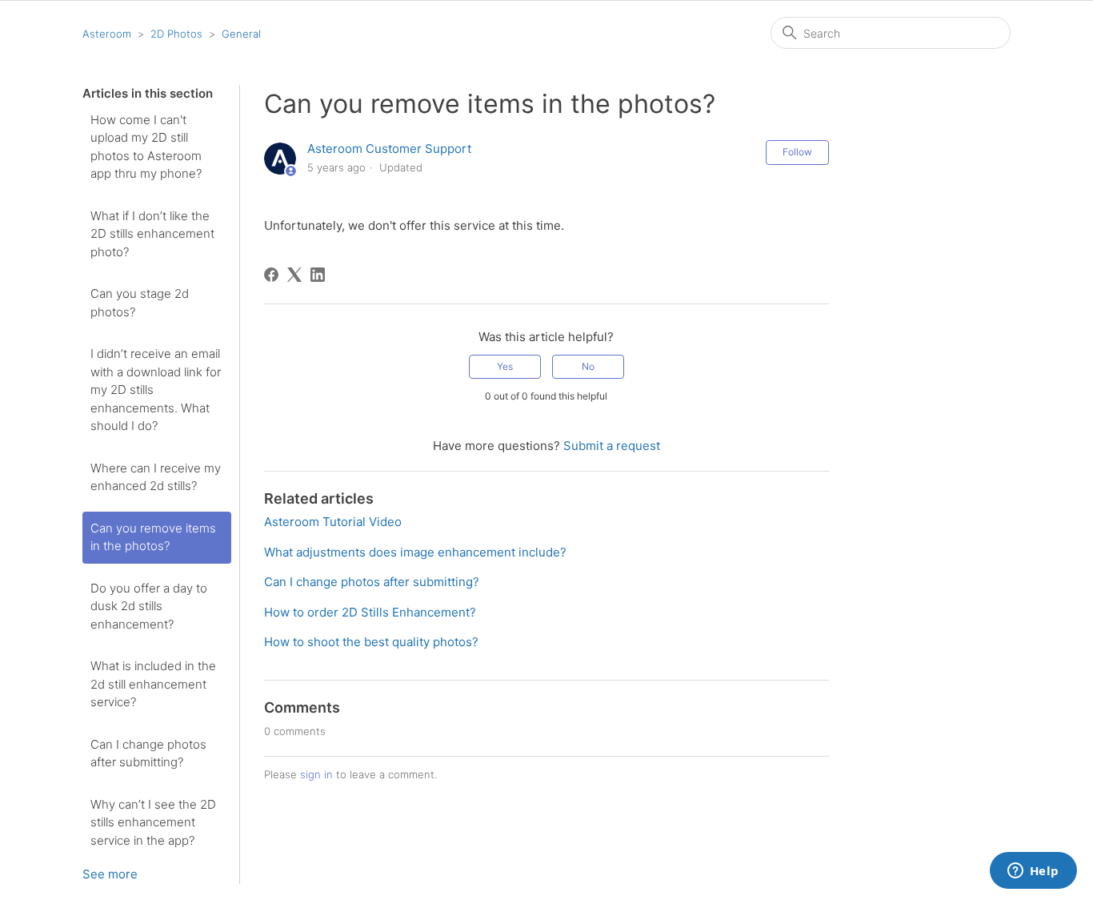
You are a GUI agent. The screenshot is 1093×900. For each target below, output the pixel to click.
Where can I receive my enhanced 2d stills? (155, 477)
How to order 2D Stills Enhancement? (370, 612)
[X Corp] (294, 274)
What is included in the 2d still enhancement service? (153, 683)
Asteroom (106, 33)
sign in (316, 774)
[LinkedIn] (317, 274)
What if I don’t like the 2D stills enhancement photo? (152, 233)
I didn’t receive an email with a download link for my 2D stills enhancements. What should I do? (155, 389)
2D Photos (176, 33)
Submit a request (611, 445)
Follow (797, 152)
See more (110, 874)
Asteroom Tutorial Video (333, 521)
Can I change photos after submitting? (148, 753)
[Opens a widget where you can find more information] (1033, 872)
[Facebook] (271, 274)
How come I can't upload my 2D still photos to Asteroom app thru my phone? (146, 147)
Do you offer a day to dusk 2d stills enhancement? (148, 606)
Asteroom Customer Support (389, 148)
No (588, 366)
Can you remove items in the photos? (153, 537)
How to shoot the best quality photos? (371, 641)
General (241, 33)
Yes (505, 366)
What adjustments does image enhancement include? (415, 552)
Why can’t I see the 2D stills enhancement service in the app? (153, 822)
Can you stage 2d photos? (139, 302)
